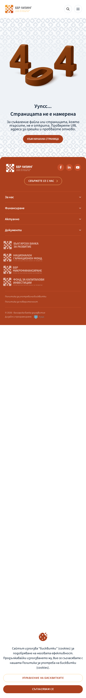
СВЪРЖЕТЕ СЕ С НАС (41, 181)
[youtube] (77, 168)
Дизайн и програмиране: (18, 316)
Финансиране (14, 208)
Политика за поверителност (21, 301)
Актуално (12, 219)
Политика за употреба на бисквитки (25, 296)
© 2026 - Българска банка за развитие (25, 312)
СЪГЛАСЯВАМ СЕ (43, 689)
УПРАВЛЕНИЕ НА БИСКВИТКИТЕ (43, 678)
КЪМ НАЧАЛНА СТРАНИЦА (43, 139)
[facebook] (60, 168)
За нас (9, 197)
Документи (13, 230)
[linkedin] (69, 168)
